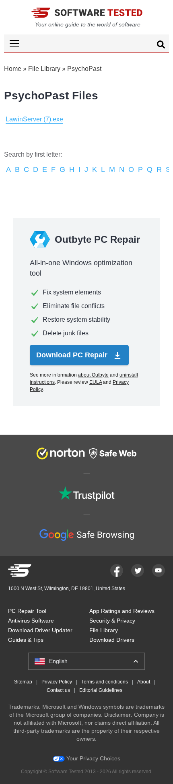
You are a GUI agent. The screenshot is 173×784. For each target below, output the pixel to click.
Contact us (58, 690)
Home (12, 68)
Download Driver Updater (40, 630)
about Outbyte (93, 375)
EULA (95, 382)
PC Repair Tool (27, 611)
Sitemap (23, 682)
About (143, 682)
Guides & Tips (25, 640)
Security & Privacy (112, 620)
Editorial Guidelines (100, 690)
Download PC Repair (72, 355)
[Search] (161, 45)
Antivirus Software (31, 620)
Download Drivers (111, 640)
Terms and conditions (104, 682)
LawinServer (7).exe (34, 119)
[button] (86, 43)
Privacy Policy (56, 682)
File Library (44, 68)
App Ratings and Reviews (121, 611)
